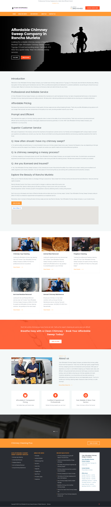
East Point (37, 474)
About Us (43, 14)
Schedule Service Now (92, 8)
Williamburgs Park (39, 461)
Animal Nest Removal (17, 460)
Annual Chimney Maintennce (19, 467)
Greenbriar (37, 479)
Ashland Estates (39, 458)
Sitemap (48, 504)
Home (14, 14)
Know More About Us (64, 385)
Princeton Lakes (38, 476)
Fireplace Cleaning (16, 462)
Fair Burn (37, 463)
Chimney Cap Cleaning (17, 457)
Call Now (15, 57)
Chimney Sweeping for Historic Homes (66, 473)
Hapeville (37, 468)
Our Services (34, 14)
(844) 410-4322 (77, 8)
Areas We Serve (22, 14)
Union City (37, 466)
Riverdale (37, 455)
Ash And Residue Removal (18, 465)
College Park (38, 471)
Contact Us (55, 3)
